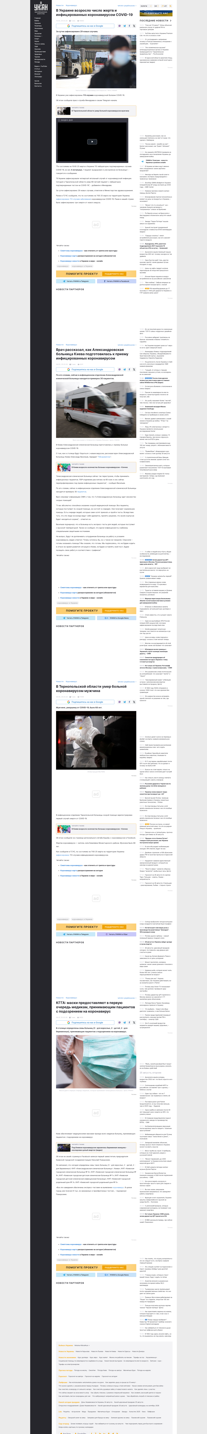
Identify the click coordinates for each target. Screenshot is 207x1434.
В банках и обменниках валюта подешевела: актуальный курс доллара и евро (155, 609)
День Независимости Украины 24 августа (96, 1427)
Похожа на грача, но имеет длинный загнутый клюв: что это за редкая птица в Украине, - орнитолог (156, 826)
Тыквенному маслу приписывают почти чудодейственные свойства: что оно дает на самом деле (155, 1291)
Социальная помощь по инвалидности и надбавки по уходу (81, 1386)
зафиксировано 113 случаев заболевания (73, 199)
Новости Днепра (138, 1376)
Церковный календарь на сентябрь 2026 (144, 1430)
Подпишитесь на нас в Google (87, 26)
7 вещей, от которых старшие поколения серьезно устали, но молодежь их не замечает (155, 372)
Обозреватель (104, 457)
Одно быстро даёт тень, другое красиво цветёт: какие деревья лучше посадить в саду (154, 262)
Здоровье (38, 54)
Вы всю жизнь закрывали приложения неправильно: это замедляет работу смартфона (155, 1191)
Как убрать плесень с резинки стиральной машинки (110, 1418)
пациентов (81, 492)
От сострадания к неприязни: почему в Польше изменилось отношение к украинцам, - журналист (156, 41)
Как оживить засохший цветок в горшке (146, 1418)
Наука (36, 41)
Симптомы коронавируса (71, 251)
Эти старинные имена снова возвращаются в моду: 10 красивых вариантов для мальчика (153, 584)
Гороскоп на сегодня (109, 1401)
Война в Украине (66, 1370)
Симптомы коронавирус (71, 587)
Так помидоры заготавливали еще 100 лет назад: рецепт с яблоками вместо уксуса (155, 445)
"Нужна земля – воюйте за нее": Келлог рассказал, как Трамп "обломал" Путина (155, 146)
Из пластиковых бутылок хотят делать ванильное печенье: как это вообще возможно (156, 808)
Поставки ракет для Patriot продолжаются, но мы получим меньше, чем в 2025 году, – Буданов (155, 1104)
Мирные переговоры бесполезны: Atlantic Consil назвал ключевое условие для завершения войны (155, 601)
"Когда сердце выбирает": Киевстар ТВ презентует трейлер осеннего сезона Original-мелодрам (156, 1322)
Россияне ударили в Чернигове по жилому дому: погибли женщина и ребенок (155, 786)
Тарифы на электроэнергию (69, 1389)
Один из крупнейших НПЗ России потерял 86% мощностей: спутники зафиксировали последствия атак (155, 623)
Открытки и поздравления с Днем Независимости (77, 1430)
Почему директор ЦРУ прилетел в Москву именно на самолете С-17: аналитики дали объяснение (155, 997)
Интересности (39, 59)
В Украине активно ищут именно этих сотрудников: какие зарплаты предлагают (154, 168)
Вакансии (38, 83)
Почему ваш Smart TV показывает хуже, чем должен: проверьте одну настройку (155, 989)
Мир (36, 31)
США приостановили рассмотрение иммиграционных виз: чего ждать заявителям (155, 747)
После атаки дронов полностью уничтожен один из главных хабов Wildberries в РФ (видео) (154, 380)
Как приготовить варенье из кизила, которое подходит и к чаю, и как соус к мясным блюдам (156, 1314)
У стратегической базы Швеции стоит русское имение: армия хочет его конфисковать (154, 459)
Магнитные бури (129, 1395)
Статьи (37, 69)
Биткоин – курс (155, 1386)
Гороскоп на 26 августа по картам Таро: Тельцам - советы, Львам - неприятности (155, 877)
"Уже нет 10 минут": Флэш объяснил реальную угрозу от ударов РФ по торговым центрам (156, 27)
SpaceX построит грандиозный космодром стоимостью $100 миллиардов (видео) (156, 229)
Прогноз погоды (66, 1395)
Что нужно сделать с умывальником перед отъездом (78, 1411)
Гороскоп (63, 1401)
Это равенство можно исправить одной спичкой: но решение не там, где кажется (154, 698)
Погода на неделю (144, 1395)
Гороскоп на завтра (75, 1401)
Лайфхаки (63, 1407)
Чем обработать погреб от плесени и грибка (143, 1421)
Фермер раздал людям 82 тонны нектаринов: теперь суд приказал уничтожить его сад (154, 476)
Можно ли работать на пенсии (120, 1382)
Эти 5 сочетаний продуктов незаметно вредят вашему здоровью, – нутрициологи (154, 1025)
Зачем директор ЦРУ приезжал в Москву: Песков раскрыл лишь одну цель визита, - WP (156, 562)
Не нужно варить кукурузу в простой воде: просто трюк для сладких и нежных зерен (155, 1183)
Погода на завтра (115, 1395)
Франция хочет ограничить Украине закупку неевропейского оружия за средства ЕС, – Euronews (155, 1200)
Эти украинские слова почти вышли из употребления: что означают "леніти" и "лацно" (155, 674)
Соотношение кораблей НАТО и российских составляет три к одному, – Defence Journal (154, 1087)
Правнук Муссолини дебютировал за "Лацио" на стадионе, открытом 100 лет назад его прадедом (156, 1299)
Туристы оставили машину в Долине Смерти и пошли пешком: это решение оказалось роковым (156, 592)
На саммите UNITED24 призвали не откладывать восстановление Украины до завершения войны (155, 154)
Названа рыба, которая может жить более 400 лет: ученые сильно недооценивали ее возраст (156, 972)
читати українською (126, 6)
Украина (37, 23)
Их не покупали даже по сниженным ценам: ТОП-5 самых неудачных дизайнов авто (156, 331)
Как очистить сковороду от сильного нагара (75, 1414)
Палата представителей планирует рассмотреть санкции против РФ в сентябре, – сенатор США (155, 1017)
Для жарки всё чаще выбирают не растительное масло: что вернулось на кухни (155, 570)
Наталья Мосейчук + (82, 1370)
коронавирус (63, 266)
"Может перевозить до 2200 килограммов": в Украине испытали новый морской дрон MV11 (155, 1161)
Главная (37, 18)
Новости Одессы (124, 1376)
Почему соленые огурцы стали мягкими (115, 1411)
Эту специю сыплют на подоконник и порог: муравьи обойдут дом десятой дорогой (156, 1269)
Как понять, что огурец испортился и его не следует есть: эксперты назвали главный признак (156, 1261)
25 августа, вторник (150, 1072)
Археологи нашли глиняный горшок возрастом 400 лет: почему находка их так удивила (156, 254)
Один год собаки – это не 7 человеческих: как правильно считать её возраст (155, 1096)
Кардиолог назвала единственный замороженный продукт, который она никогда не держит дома (155, 863)
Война (36, 21)
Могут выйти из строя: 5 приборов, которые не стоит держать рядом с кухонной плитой (155, 1153)
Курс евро (93, 1382)
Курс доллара (83, 1382)
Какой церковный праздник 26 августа (112, 1430)
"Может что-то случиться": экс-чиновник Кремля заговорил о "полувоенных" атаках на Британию (154, 207)
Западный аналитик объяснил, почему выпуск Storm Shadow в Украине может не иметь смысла (155, 1145)
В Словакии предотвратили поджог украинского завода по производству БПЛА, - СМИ (155, 1120)
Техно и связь (39, 44)
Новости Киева (110, 1376)
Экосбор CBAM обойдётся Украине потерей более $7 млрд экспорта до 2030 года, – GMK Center (155, 185)
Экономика (38, 28)
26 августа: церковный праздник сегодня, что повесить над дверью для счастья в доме (154, 950)
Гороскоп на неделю (92, 1401)
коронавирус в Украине (82, 266)
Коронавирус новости (69, 261)
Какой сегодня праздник (69, 1427)
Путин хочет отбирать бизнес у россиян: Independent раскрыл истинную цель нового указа (155, 1360)
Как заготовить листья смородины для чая (74, 1421)
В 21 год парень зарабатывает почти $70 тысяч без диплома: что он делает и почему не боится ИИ (156, 763)
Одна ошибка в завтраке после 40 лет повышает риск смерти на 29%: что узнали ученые (155, 1112)
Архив (36, 81)
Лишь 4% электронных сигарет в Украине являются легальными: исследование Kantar (154, 429)
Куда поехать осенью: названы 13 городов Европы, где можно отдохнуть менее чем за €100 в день (155, 437)
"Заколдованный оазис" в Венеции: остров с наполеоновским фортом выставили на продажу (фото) (155, 682)
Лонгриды (38, 76)
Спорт (36, 39)
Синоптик (92, 1395)
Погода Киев (102, 1395)
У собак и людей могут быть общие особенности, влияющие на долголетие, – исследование (155, 554)
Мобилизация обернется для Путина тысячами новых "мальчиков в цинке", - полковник (156, 1136)
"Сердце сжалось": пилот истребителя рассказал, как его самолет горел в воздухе (155, 238)
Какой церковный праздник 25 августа (128, 1427)
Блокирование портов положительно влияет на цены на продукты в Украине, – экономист (156, 199)
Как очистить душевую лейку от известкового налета (113, 1414)
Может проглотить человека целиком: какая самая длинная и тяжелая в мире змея (156, 964)
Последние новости (154, 20)
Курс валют (103, 1382)
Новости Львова (97, 1376)
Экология (37, 33)
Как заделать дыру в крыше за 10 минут (120, 1407)
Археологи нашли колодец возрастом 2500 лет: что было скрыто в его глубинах (156, 1079)
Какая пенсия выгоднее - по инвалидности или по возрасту (126, 1386)
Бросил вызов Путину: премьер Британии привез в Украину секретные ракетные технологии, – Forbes (154, 800)
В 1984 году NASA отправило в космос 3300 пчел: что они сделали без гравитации (154, 690)
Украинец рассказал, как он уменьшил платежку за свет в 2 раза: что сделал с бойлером (155, 138)
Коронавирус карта (68, 256)
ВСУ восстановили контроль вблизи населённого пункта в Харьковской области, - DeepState (156, 1344)
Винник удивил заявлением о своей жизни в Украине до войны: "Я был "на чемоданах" (155, 421)
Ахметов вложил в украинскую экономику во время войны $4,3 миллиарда (154, 1283)
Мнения (37, 74)
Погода (37, 62)
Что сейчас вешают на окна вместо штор (74, 1418)
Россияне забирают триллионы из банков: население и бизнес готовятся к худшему (155, 339)
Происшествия (40, 51)
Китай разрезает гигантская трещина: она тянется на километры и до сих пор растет (155, 631)
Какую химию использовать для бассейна (147, 1411)
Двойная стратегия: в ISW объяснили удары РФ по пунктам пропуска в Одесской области (156, 855)
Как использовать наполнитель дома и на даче (86, 1407)
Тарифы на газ (138, 1382)
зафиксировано (62, 855)
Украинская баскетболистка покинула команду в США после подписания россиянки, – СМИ (156, 1175)
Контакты (38, 86)
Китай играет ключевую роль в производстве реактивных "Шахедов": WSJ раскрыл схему (154, 930)
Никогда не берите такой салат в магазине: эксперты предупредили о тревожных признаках (154, 177)
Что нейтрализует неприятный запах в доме (108, 1421)
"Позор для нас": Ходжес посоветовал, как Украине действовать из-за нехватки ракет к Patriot (156, 981)
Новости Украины (66, 1376)
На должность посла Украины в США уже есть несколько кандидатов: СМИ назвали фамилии (156, 364)
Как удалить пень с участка (144, 1414)
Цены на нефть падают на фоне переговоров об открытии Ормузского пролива (154, 270)
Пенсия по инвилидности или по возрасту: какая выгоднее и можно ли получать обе (154, 394)
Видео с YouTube (40, 66)
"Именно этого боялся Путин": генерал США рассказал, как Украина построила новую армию (154, 840)
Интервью (38, 71)
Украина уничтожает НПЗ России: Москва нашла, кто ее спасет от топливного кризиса (156, 1352)
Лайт (36, 46)
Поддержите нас (156, 13)
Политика (38, 26)
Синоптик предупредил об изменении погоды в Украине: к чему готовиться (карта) (154, 660)
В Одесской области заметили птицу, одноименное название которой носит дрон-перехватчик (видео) (156, 60)
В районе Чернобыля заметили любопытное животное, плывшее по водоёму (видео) (154, 755)
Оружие (37, 49)
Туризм (37, 57)
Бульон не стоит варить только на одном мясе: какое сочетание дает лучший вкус (156, 772)
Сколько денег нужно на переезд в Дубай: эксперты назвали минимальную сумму (155, 739)
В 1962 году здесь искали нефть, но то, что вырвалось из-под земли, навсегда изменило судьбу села (155, 1336)
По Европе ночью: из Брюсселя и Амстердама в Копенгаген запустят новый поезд (155, 215)
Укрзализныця (151, 1382)
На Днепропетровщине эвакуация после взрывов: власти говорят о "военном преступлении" (156, 1128)
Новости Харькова (82, 1376)
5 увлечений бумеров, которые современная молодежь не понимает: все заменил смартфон (155, 1208)
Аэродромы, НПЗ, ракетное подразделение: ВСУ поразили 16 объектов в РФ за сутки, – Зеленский (154, 246)
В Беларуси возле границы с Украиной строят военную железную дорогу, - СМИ (154, 651)
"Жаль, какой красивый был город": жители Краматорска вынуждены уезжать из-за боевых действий (156, 1066)
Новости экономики (67, 1382)
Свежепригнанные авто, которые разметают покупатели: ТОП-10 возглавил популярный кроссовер (155, 468)
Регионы (37, 36)
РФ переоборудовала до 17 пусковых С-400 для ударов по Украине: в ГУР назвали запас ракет (155, 291)
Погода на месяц (80, 1395)
